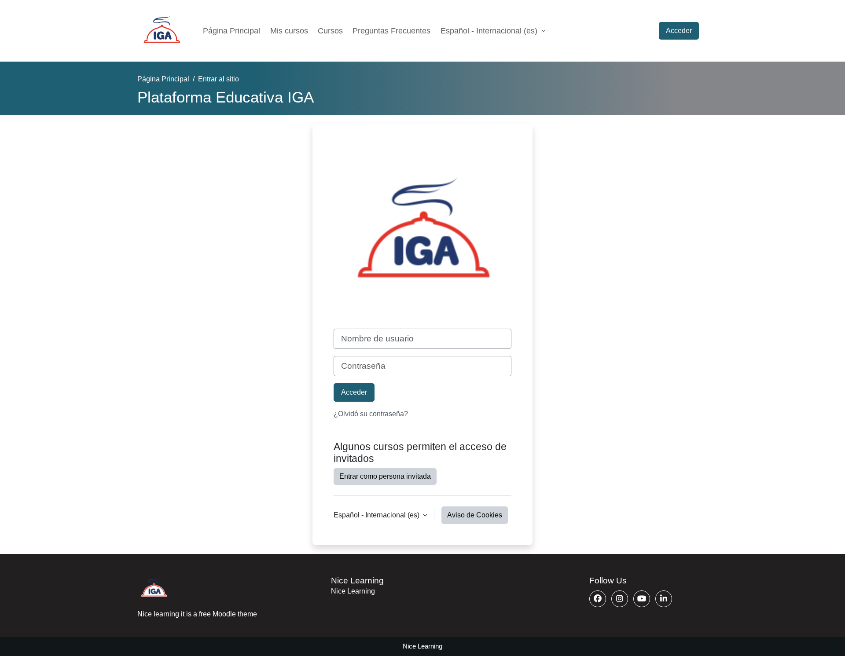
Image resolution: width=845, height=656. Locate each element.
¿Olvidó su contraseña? (371, 414)
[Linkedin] (663, 598)
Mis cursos (289, 30)
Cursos (330, 30)
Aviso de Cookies (474, 515)
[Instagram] (619, 598)
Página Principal (231, 30)
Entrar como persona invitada (385, 476)
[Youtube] (641, 598)
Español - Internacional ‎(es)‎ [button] (377, 515)
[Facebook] (597, 598)
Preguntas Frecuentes (391, 30)
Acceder (679, 30)
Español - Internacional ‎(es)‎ (490, 30)
